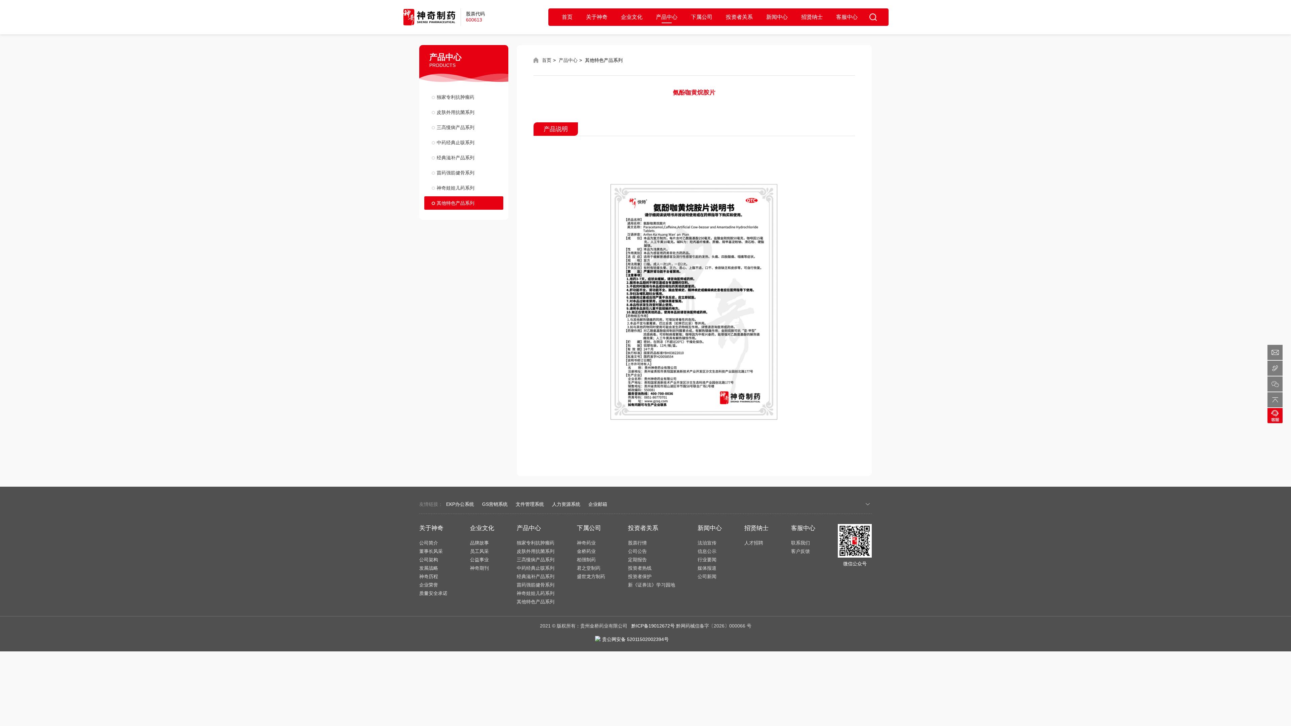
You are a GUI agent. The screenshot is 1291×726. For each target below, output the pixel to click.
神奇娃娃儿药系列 (455, 188)
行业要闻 (707, 559)
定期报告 (637, 559)
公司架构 (428, 559)
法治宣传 (707, 543)
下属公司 (701, 17)
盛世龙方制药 (591, 576)
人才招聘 (753, 543)
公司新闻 (707, 576)
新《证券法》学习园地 (651, 585)
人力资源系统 (566, 504)
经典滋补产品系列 (455, 157)
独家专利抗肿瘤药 (455, 97)
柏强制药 (586, 559)
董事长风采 (431, 551)
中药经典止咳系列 (455, 142)
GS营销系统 (495, 504)
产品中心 (666, 17)
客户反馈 (800, 551)
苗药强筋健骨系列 (455, 172)
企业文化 (631, 17)
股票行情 (637, 543)
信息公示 (707, 551)
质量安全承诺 (433, 593)
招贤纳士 (812, 17)
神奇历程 (428, 576)
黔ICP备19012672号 (653, 626)
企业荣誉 (428, 585)
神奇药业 (586, 543)
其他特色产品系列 (455, 203)
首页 (567, 17)
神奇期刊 (479, 568)
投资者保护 (640, 576)
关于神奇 (597, 17)
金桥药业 (586, 551)
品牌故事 (479, 543)
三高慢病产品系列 (455, 127)
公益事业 (479, 559)
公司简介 (428, 543)
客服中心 (847, 17)
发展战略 (428, 568)
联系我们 (800, 543)
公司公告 (637, 551)
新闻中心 (777, 17)
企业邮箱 (597, 504)
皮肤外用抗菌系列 (455, 112)
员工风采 (479, 551)
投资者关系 (739, 17)
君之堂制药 (588, 568)
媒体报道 (707, 568)
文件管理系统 (530, 504)
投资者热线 (640, 568)
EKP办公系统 (460, 504)
